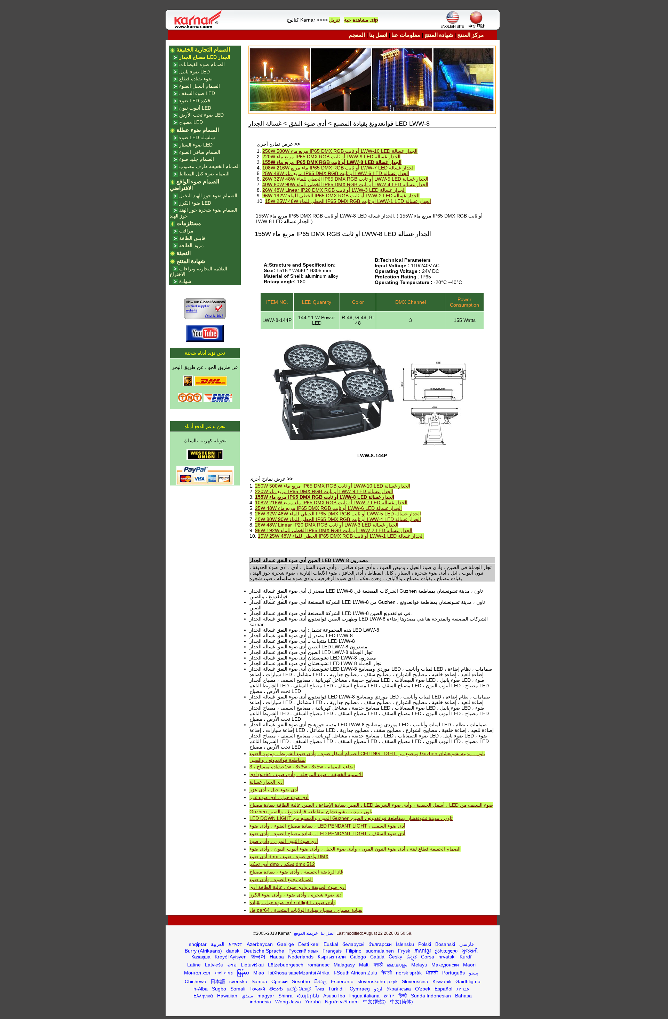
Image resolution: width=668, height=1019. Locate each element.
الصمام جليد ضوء (196, 159)
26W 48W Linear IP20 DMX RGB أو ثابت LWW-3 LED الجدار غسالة (334, 190)
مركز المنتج (470, 35)
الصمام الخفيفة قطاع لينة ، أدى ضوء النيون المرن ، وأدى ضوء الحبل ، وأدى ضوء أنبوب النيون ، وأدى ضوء (355, 849)
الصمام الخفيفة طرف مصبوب (209, 166)
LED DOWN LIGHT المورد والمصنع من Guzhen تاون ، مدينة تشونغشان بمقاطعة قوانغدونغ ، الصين (351, 818)
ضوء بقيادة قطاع (196, 78)
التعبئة (183, 253)
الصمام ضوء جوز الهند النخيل (208, 195)
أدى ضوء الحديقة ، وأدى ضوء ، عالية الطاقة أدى (297, 887)
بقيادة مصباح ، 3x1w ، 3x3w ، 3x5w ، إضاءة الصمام (302, 766)
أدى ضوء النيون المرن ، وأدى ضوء (283, 841)
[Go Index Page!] (200, 28)
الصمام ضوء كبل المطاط (204, 173)
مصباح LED (191, 122)
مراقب (186, 231)
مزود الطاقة (191, 245)
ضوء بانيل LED (194, 71)
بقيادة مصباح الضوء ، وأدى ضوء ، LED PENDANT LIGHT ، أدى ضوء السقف (327, 826)
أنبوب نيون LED (195, 108)
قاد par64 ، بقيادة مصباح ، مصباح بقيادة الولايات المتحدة (306, 910)
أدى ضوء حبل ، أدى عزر (273, 789)
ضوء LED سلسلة (197, 137)
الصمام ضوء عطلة (197, 130)
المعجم (357, 35)
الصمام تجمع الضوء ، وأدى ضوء (281, 879)
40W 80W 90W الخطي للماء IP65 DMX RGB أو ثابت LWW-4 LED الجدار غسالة (345, 184)
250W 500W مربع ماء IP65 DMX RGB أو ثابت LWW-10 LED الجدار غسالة (340, 151)
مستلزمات (188, 223)
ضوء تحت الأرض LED (201, 115)
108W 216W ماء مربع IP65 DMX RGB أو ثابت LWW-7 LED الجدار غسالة (338, 168)
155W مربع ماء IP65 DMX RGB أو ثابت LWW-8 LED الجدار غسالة (331, 162)
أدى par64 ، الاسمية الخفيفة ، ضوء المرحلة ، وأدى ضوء (306, 774)
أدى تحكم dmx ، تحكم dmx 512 (282, 864)
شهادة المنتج (438, 35)
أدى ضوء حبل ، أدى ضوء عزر (279, 797)
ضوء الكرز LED (195, 203)
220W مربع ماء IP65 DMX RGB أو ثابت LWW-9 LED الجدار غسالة (331, 156)
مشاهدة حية (356, 20)
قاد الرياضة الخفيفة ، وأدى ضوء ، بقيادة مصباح (296, 872)
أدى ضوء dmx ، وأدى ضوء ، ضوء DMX (288, 856)
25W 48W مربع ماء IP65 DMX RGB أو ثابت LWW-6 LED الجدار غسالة (335, 173)
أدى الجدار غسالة (266, 782)
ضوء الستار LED (196, 145)
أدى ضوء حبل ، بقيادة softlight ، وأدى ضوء (292, 902)
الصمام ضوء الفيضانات (202, 64)
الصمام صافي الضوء (199, 152)
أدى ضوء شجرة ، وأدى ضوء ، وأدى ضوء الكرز (296, 895)
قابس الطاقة (192, 238)
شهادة (185, 281)
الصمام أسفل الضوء (199, 86)
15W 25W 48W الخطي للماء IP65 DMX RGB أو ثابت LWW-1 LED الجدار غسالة (348, 201)
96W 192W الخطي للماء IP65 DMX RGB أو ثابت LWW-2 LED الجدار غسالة (341, 195)
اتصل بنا (378, 35)
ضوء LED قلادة (194, 100)
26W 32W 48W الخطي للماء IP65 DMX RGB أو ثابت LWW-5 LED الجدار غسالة (345, 179)
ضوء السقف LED (197, 93)
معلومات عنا (405, 35)
